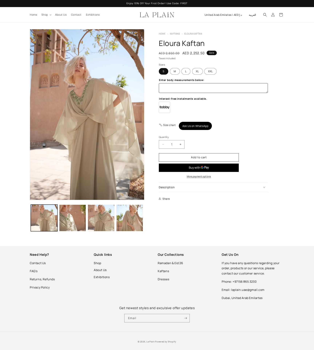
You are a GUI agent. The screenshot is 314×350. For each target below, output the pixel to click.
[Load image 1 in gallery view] (44, 218)
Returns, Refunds (42, 279)
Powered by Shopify (165, 341)
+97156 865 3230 (245, 282)
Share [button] (166, 198)
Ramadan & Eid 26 (170, 263)
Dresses (163, 279)
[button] (46, 15)
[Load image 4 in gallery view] (129, 218)
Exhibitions (102, 277)
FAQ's (34, 271)
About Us (100, 270)
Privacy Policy (40, 287)
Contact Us (38, 263)
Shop (97, 263)
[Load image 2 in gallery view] (72, 218)
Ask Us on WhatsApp (195, 126)
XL (197, 71)
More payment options (199, 176)
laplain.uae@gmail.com (248, 290)
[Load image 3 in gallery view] (101, 218)
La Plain (150, 341)
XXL (210, 71)
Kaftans (175, 33)
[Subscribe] (186, 318)
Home (162, 33)
